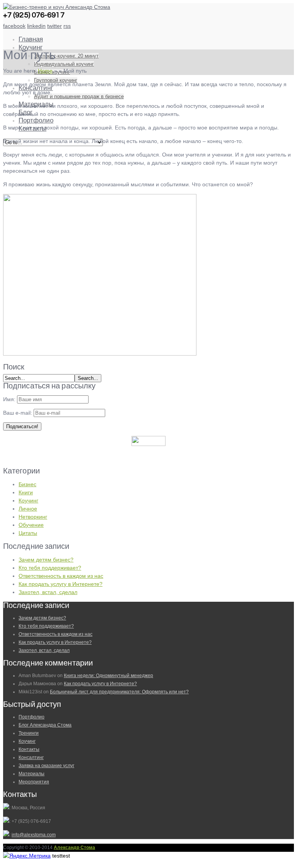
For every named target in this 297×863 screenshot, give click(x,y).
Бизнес (27, 484)
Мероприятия (34, 782)
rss (67, 26)
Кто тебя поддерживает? (50, 568)
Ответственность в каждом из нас (61, 576)
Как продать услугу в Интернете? (60, 584)
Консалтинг (31, 757)
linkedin (36, 26)
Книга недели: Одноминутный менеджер (108, 675)
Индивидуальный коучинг (64, 64)
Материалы (31, 773)
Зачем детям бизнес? (46, 560)
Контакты (29, 749)
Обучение (31, 525)
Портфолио (36, 120)
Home (45, 71)
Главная (31, 39)
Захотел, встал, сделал (48, 592)
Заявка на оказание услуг (46, 765)
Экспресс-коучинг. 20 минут (66, 56)
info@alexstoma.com (34, 834)
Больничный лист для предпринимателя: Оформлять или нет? (119, 691)
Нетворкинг (33, 517)
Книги (26, 492)
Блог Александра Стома (45, 725)
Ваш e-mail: (18, 413)
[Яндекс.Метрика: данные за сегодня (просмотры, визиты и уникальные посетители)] (27, 856)
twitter (54, 26)
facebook (14, 26)
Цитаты (28, 533)
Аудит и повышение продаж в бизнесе (79, 96)
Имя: (9, 399)
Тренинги (29, 733)
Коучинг (31, 47)
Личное (28, 509)
